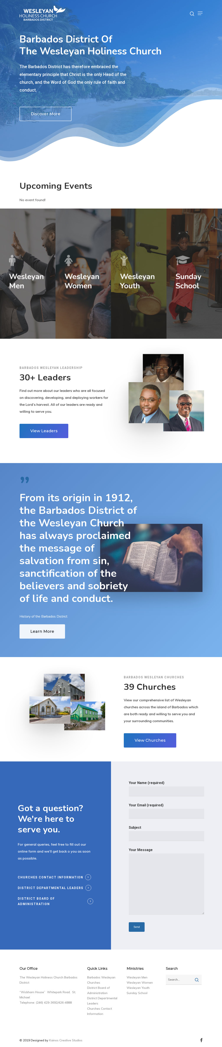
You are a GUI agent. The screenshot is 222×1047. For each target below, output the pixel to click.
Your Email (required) (146, 805)
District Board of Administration (36, 901)
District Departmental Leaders (50, 888)
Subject (135, 827)
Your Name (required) (146, 783)
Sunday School (137, 993)
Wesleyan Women (140, 983)
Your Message (141, 850)
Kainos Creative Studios (65, 1040)
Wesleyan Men (137, 977)
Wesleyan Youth (138, 988)
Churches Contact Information (50, 877)
